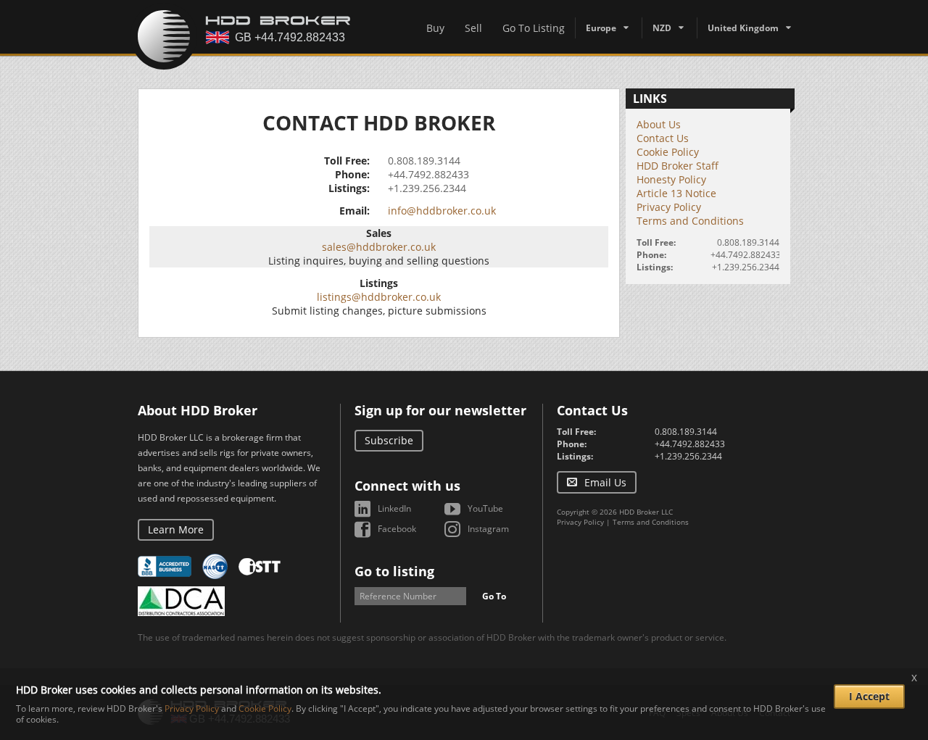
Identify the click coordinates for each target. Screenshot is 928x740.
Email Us (605, 482)
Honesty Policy (671, 179)
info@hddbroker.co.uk (442, 210)
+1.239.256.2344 (427, 188)
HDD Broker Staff (677, 165)
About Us (659, 124)
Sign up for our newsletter (440, 410)
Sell (473, 28)
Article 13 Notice (676, 193)
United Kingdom (743, 28)
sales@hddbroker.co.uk (379, 247)
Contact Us (663, 138)
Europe (601, 28)
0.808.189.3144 (424, 160)
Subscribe (389, 440)
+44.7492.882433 (428, 174)
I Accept (869, 696)
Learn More (176, 529)
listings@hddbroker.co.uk (379, 297)
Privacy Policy (669, 207)
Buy (435, 28)
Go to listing (394, 571)
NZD (661, 28)
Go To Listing (533, 28)
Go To (494, 596)
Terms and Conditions (690, 221)
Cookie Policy (668, 152)
